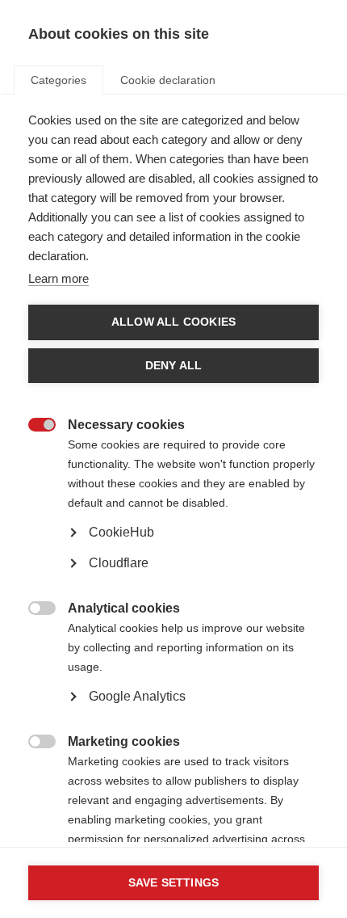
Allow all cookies (173, 322)
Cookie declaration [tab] (167, 80)
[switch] (33, 426)
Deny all (174, 366)
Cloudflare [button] (118, 563)
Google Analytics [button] (137, 696)
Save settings (173, 883)
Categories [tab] (58, 80)
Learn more (58, 278)
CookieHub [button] (121, 532)
